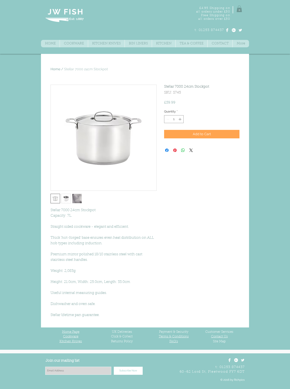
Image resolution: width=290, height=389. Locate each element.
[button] (239, 9)
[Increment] (180, 119)
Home (55, 69)
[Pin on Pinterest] (174, 150)
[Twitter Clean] (240, 30)
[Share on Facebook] (166, 150)
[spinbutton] (174, 119)
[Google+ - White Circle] (234, 30)
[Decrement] (167, 119)
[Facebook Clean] (227, 30)
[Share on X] (191, 150)
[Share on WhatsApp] (183, 150)
